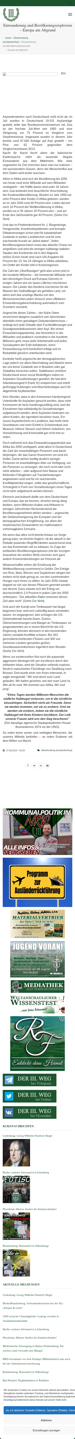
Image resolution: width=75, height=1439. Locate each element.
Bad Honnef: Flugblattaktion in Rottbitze (26, 1380)
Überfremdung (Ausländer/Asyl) (56, 750)
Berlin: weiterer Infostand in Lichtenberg (26, 1329)
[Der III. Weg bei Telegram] (37, 1080)
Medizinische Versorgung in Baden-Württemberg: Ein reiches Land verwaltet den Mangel (33, 1348)
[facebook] (27, 765)
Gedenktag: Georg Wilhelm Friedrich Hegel (27, 1294)
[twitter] (34, 765)
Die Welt (37, 600)
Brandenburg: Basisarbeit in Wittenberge (26, 1372)
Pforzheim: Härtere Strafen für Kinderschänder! (30, 1337)
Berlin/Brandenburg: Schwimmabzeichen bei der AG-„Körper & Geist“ (33, 1305)
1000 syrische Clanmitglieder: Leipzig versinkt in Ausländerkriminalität (31, 1318)
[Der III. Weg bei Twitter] (37, 1096)
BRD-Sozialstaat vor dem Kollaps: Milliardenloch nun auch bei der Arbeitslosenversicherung (36, 1361)
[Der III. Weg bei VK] (37, 1112)
